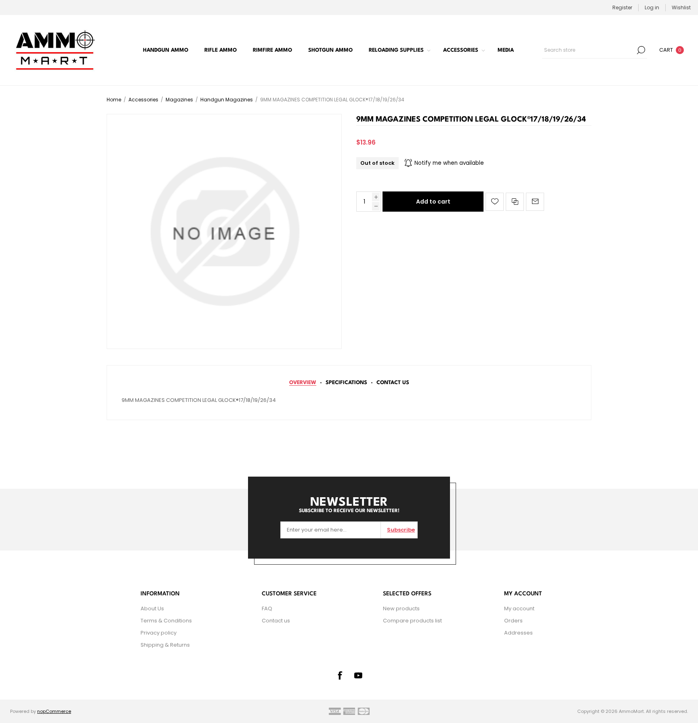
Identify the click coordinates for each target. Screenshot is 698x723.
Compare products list (412, 620)
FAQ (267, 608)
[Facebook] (340, 675)
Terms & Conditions (166, 620)
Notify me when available (449, 163)
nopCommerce (54, 711)
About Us (152, 608)
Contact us (276, 620)
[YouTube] (358, 675)
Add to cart (433, 202)
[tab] (302, 382)
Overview (302, 382)
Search (641, 50)
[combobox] (588, 50)
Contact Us (392, 382)
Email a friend (535, 202)
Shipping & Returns (165, 645)
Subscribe (401, 530)
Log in (652, 7)
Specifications (346, 382)
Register (622, 7)
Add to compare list (515, 202)
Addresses (518, 633)
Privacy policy (159, 633)
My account (519, 608)
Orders (513, 620)
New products (401, 608)
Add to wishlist (495, 202)
